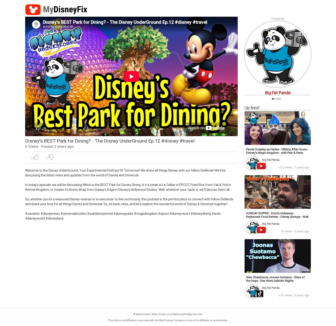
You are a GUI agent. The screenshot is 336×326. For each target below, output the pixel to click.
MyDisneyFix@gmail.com (188, 314)
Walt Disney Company (172, 320)
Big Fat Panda (278, 92)
